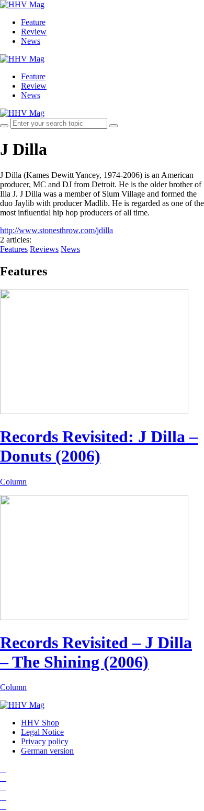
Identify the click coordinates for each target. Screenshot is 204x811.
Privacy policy (45, 741)
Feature (33, 22)
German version (47, 750)
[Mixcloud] (3, 796)
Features (14, 249)
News (30, 41)
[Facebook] (3, 777)
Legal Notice (42, 732)
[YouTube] (3, 787)
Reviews (44, 249)
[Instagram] (3, 768)
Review (34, 31)
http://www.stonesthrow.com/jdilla (56, 230)
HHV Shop (40, 722)
